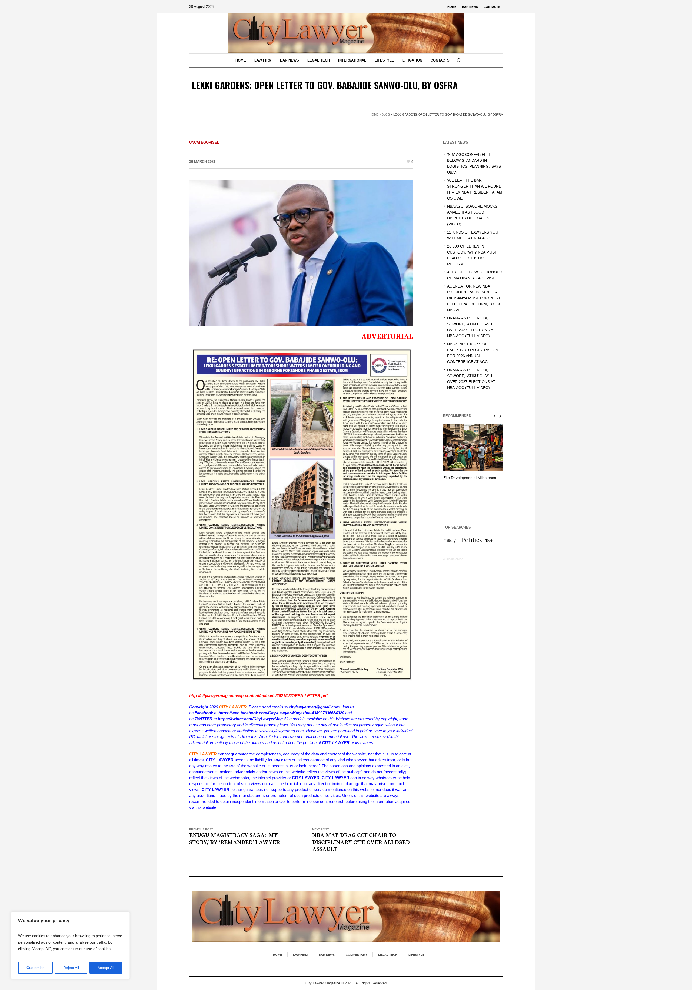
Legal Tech (387, 954)
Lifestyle (451, 546)
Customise (35, 967)
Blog (386, 114)
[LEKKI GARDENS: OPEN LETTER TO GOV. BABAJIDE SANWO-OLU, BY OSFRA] (301, 252)
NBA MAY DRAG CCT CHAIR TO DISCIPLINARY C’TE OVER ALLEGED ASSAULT (361, 842)
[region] (70, 945)
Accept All (106, 967)
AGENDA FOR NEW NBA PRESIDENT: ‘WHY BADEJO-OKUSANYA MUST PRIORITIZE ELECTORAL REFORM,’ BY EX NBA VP (474, 298)
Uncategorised (204, 142)
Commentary (356, 954)
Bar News (327, 954)
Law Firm (300, 954)
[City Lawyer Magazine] (346, 916)
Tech (489, 546)
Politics (472, 545)
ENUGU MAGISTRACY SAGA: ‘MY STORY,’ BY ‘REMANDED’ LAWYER (234, 839)
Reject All (71, 967)
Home (374, 114)
